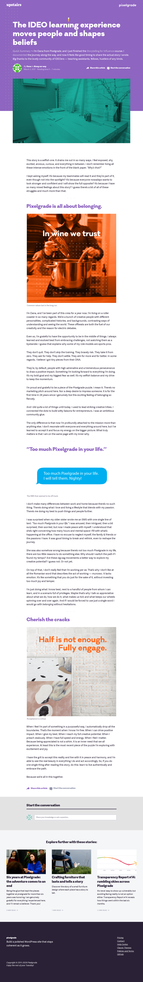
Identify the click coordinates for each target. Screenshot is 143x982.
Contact (121, 941)
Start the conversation (120, 68)
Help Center (122, 945)
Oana (28, 67)
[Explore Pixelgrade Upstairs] (15, 5)
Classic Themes (124, 948)
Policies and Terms (125, 951)
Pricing (120, 938)
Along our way (40, 67)
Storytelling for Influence (100, 51)
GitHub (120, 954)
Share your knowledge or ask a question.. (52, 817)
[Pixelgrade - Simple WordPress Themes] (128, 4)
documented (20, 55)
